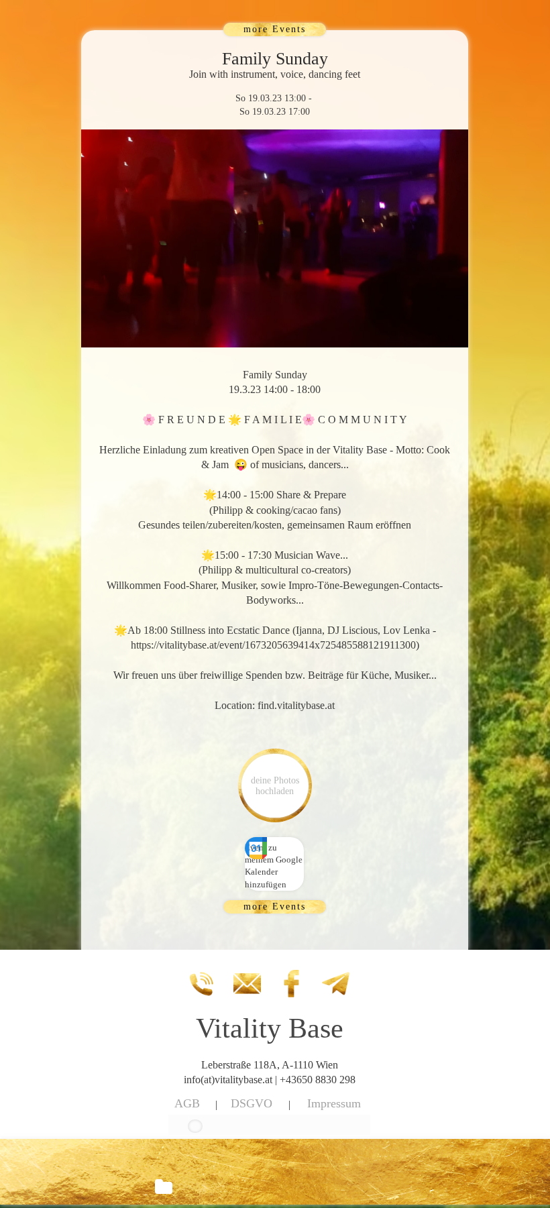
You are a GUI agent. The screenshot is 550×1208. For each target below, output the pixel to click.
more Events (274, 29)
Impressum (334, 1103)
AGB (187, 1103)
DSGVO (251, 1103)
